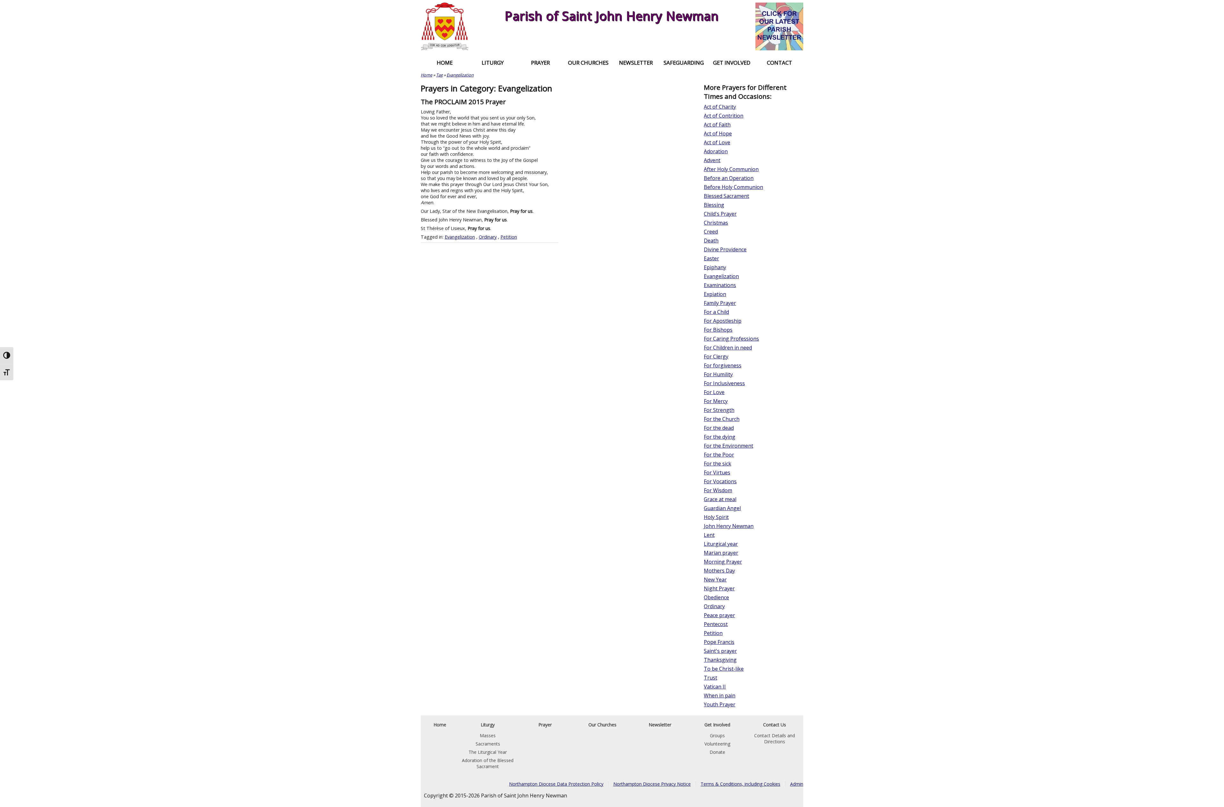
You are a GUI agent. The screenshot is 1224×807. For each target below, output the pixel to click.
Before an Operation (729, 178)
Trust (710, 677)
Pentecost (716, 624)
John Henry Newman (729, 526)
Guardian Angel (722, 508)
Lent (709, 534)
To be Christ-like (724, 668)
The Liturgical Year (488, 752)
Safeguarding (684, 62)
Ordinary (488, 237)
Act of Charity (720, 106)
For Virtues (717, 472)
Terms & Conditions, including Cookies (740, 784)
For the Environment (728, 445)
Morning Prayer (723, 561)
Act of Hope (718, 133)
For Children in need (728, 347)
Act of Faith (717, 124)
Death (711, 240)
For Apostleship (722, 320)
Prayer (540, 62)
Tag (439, 75)
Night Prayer (719, 588)
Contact (779, 62)
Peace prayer (719, 615)
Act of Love (717, 142)
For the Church (722, 418)
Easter (711, 258)
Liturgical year (721, 543)
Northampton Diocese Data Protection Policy (556, 784)
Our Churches (588, 62)
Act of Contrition (723, 115)
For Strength (719, 410)
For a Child (716, 311)
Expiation (715, 294)
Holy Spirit (716, 517)
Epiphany (715, 267)
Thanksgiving (720, 659)
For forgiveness (722, 365)
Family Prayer (720, 302)
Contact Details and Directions (774, 738)
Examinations (720, 285)
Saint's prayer (720, 650)
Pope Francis (719, 641)
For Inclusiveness (724, 383)
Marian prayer (721, 552)
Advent (712, 160)
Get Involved (731, 62)
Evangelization (460, 75)
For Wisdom (718, 490)
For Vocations (720, 481)
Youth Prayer (719, 704)
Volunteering (717, 744)
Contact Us (774, 725)
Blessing (714, 204)
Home (445, 62)
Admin (796, 784)
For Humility (718, 374)
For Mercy (716, 401)
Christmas (716, 222)
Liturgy (493, 62)
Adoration (716, 151)
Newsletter (636, 62)
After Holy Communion (731, 169)
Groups (717, 735)
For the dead (719, 427)
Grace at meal (720, 499)
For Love (714, 392)
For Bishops (718, 329)
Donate (717, 752)
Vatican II (715, 686)
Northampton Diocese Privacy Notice (652, 784)
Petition (508, 237)
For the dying (719, 436)
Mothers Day (719, 570)
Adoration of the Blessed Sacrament (488, 763)
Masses (488, 735)
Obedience (716, 597)
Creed (711, 231)
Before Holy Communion (733, 187)
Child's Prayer (720, 213)
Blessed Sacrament (726, 195)
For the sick (717, 463)
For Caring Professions (731, 338)
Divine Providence (725, 249)
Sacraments (488, 744)
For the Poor (719, 454)
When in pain (719, 695)
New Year (715, 579)
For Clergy (716, 356)
